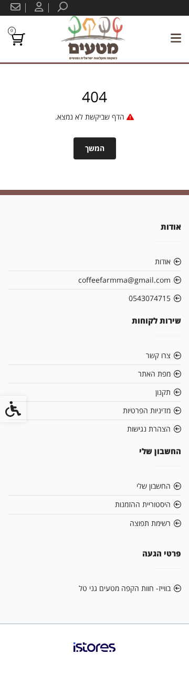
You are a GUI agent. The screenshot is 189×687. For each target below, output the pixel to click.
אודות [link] (163, 261)
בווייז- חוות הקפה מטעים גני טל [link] (125, 588)
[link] (61, 8)
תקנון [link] (163, 392)
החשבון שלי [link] (153, 486)
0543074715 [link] (150, 298)
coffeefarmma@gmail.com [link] (124, 280)
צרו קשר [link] (158, 355)
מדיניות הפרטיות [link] (147, 410)
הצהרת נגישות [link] (149, 429)
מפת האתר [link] (154, 374)
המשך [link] (94, 148)
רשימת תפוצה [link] (150, 523)
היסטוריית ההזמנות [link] (143, 504)
